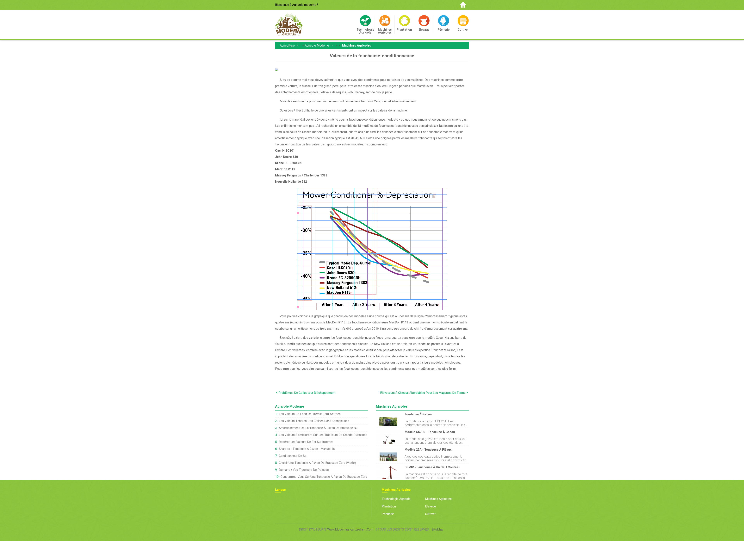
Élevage (430, 506)
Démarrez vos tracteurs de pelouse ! (305, 469)
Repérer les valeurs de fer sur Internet (306, 441)
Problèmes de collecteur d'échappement (307, 393)
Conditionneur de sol (293, 455)
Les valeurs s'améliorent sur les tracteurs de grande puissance (323, 434)
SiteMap (437, 529)
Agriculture (287, 45)
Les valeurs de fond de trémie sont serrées (310, 413)
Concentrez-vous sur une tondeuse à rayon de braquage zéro (324, 476)
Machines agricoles (356, 45)
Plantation (389, 506)
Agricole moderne (317, 45)
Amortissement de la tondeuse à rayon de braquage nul (318, 427)
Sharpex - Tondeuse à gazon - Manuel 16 (307, 448)
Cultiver (430, 514)
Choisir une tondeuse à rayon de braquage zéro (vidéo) (317, 462)
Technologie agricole (396, 499)
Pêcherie (388, 514)
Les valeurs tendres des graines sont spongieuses (314, 420)
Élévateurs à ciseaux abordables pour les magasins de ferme (423, 393)
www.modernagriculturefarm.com (350, 529)
